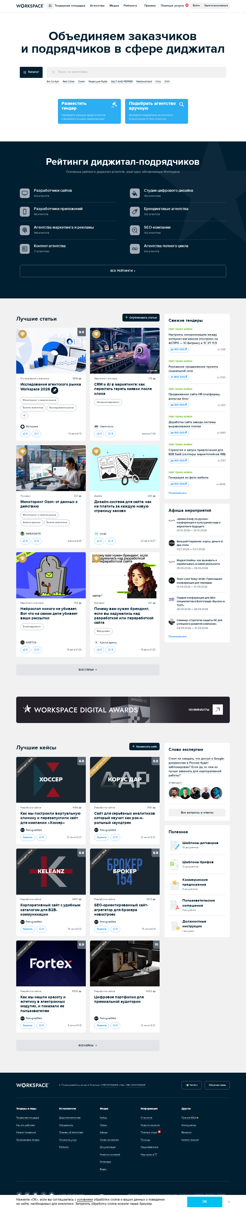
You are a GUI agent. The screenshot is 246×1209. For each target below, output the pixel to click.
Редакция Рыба (97, 81)
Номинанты (199, 710)
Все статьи (86, 669)
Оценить (27, 837)
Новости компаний (110, 1154)
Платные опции (149, 1132)
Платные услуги (172, 6)
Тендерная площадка (70, 5)
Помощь (145, 1140)
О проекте (146, 1117)
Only (158, 81)
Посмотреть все (177, 493)
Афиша (103, 1132)
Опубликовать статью (142, 317)
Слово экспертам (109, 1140)
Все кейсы (86, 1045)
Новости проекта (150, 1125)
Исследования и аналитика (34, 378)
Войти (196, 5)
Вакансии (186, 1132)
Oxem (81, 81)
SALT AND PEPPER (122, 81)
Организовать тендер (28, 1140)
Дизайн (98, 496)
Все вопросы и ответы (197, 812)
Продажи (25, 496)
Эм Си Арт (52, 81)
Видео (103, 1169)
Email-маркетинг (32, 626)
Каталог (33, 72)
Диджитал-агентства (69, 1117)
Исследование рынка (61, 407)
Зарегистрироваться (216, 5)
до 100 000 (178, 349)
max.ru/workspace (136, 1084)
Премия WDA (189, 1117)
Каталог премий (190, 1140)
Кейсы (103, 1117)
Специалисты (66, 1125)
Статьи (103, 1125)
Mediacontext (144, 81)
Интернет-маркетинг (108, 402)
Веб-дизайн (103, 631)
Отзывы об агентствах (71, 1132)
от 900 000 (178, 377)
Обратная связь (217, 1085)
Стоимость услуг (68, 1140)
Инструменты (189, 1125)
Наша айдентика (149, 1147)
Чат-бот (193, 1085)
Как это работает (25, 1125)
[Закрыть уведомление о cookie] (229, 1202)
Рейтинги (130, 5)
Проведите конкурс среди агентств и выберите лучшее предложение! (83, 111)
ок (204, 1202)
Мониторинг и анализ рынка (39, 400)
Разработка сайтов (30, 807)
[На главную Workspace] (33, 1085)
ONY (167, 81)
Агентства (97, 5)
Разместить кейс (146, 746)
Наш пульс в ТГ (149, 1154)
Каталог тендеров (26, 1132)
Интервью (105, 1161)
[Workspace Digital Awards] (80, 709)
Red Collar (69, 81)
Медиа (114, 5)
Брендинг (99, 603)
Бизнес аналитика (33, 407)
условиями (85, 1200)
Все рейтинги (121, 271)
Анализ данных (31, 522)
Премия (150, 5)
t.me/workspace (109, 1084)
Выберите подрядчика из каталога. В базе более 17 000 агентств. (152, 111)
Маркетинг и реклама (105, 378)
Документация (108, 1147)
